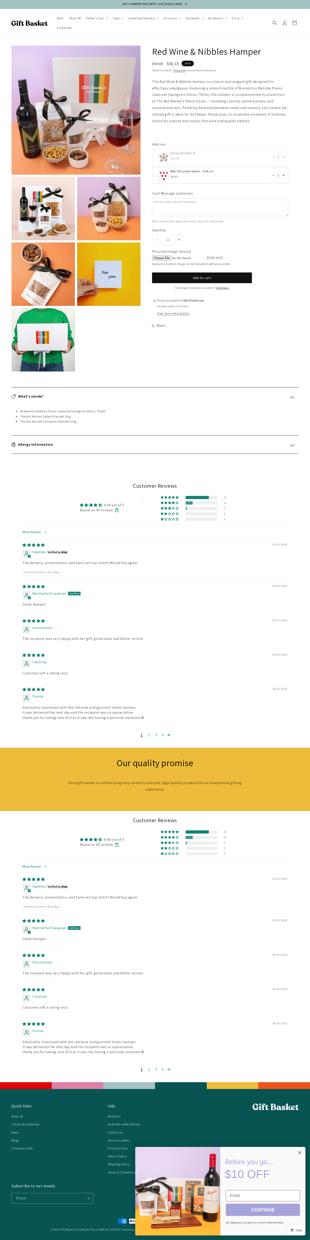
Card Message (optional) (172, 193)
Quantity (159, 230)
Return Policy (117, 1156)
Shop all (17, 1116)
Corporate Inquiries (25, 1124)
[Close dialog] (300, 1153)
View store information (173, 313)
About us (114, 1116)
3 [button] (156, 735)
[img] (33, 545)
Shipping (179, 70)
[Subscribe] (88, 1198)
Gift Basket (66, 1229)
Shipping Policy (119, 1164)
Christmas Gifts (22, 1148)
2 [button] (149, 735)
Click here (222, 288)
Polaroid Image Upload (171, 251)
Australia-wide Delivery (124, 1124)
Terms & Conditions (122, 1172)
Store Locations (119, 1140)
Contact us (115, 1132)
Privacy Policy (118, 1148)
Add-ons (159, 144)
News (15, 1132)
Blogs (15, 1140)
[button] (97, 18)
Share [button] (161, 325)
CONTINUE (263, 1209)
